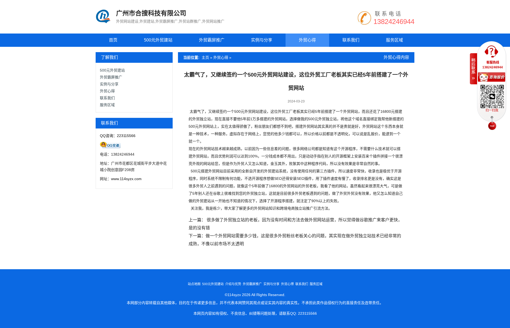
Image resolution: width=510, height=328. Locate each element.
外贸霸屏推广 (211, 40)
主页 (205, 57)
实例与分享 (261, 40)
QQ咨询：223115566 (117, 136)
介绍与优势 (233, 284)
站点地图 (194, 284)
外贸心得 (307, 40)
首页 (113, 40)
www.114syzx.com (126, 179)
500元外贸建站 (158, 40)
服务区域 (394, 40)
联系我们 (350, 40)
